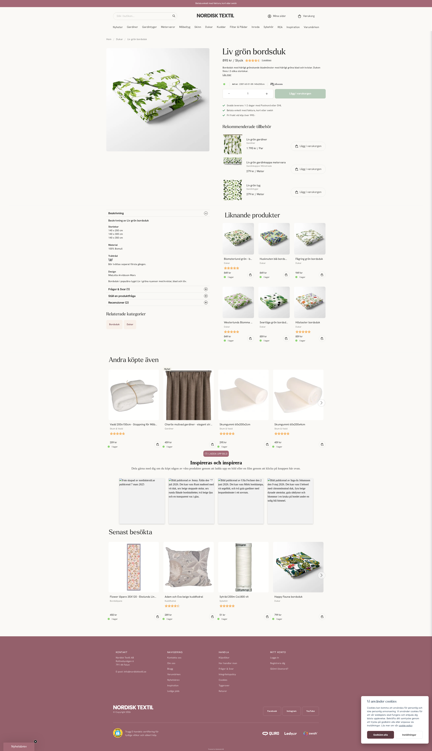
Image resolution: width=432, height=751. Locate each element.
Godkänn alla (380, 734)
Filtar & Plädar (239, 27)
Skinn (197, 27)
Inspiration (293, 27)
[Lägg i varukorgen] (157, 444)
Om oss (171, 663)
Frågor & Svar (226, 669)
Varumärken (311, 27)
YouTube (310, 711)
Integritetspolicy (227, 674)
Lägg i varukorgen (310, 146)
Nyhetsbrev (173, 680)
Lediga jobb (173, 691)
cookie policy (405, 725)
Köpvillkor (224, 658)
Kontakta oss (174, 658)
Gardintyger (149, 27)
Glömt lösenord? (279, 669)
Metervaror (168, 27)
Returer (223, 691)
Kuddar (221, 27)
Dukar (209, 27)
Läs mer (227, 75)
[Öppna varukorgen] (306, 16)
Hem (108, 39)
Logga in (274, 658)
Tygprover (224, 685)
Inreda (256, 27)
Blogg (170, 669)
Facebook (272, 711)
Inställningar (409, 734)
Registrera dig (277, 663)
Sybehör (269, 27)
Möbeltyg (184, 27)
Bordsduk (114, 324)
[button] (173, 16)
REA (280, 27)
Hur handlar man (228, 663)
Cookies (223, 680)
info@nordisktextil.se (135, 672)
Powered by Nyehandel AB (216, 749)
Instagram (291, 711)
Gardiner (132, 27)
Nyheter (118, 27)
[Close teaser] (35, 741)
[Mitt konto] (277, 16)
